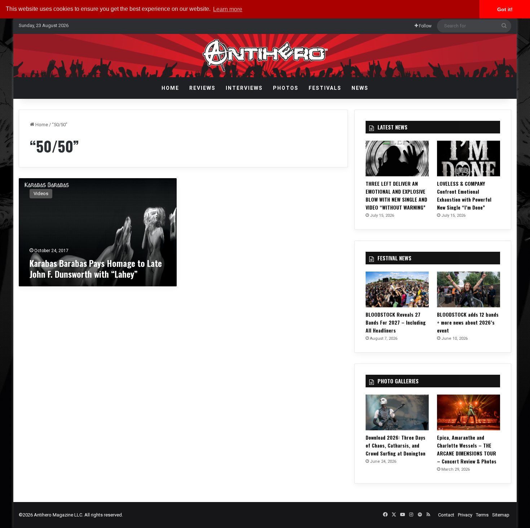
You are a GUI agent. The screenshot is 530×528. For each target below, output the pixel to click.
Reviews (202, 88)
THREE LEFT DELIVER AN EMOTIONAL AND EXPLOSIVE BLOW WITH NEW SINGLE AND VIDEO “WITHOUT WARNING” (396, 195)
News (360, 88)
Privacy (465, 515)
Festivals (325, 88)
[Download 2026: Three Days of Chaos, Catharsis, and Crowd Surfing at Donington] (397, 412)
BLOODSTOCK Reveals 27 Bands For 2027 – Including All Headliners (396, 322)
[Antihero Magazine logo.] (265, 56)
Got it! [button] (505, 9)
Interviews (244, 88)
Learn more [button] (227, 9)
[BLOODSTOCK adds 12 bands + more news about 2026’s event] (468, 289)
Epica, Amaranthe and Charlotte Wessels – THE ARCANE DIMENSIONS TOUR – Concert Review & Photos (466, 449)
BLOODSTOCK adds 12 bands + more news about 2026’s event (468, 322)
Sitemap (500, 515)
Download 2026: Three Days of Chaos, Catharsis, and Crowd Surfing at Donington (395, 445)
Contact (446, 515)
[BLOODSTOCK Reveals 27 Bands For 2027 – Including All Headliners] (397, 289)
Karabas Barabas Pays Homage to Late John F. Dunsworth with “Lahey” (96, 268)
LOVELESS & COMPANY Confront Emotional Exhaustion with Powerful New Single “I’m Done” (464, 195)
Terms (482, 515)
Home (170, 88)
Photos (286, 88)
